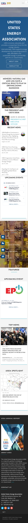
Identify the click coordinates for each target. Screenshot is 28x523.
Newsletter (14, 66)
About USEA (13, 61)
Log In (3, 512)
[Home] (6, 3)
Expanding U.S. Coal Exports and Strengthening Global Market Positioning (10, 170)
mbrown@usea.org (19, 403)
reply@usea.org (8, 504)
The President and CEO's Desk (14, 111)
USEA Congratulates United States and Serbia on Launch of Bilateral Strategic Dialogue (10, 159)
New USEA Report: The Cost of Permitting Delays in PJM (11, 396)
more (12, 482)
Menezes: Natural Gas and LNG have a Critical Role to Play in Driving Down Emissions (14, 83)
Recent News (14, 127)
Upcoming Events (14, 177)
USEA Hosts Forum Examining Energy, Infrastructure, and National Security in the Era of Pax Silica (11, 148)
